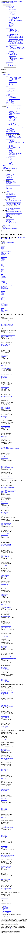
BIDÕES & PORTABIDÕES (15, 153)
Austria (2, 248)
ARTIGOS (11, 57)
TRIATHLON (9, 91)
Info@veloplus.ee (4, 456)
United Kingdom (4, 310)
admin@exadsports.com (6, 523)
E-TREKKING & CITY (11, 124)
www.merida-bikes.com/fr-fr (7, 478)
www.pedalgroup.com (5, 344)
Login (7, 64)
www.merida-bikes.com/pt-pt (7, 759)
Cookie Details (17, 931)
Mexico (2, 280)
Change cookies (9, 931)
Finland (2, 261)
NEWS (4, 165)
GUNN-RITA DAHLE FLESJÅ (16, 43)
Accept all (3, 931)
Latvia (2, 275)
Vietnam (2, 311)
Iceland (2, 266)
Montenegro (3, 281)
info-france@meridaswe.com (7, 476)
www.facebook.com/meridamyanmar (8, 658)
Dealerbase (5, 909)
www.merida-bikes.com (6, 627)
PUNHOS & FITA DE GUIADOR (16, 142)
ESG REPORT (12, 33)
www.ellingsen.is (4, 514)
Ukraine (2, 309)
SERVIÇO (8, 46)
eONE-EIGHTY (12, 11)
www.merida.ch (4, 847)
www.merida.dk (4, 437)
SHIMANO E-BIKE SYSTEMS (16, 40)
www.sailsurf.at (4, 356)
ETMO (10, 8)
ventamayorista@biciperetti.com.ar (8, 335)
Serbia (2, 295)
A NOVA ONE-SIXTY (14, 17)
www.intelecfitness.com (6, 408)
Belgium (2, 249)
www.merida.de (4, 492)
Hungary (2, 265)
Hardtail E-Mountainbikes (14, 113)
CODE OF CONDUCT (14, 31)
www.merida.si (4, 377)
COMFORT (11, 116)
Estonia (2, 260)
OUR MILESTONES (13, 34)
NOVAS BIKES (9, 16)
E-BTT (7, 107)
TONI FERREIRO (13, 45)
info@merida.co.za (5, 817)
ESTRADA (8, 86)
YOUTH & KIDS (10, 102)
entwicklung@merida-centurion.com (8, 490)
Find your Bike (9, 62)
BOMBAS (11, 152)
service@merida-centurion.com (7, 491)
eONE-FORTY (12, 14)
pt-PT (4, 226)
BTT (7, 76)
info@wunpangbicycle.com (6, 396)
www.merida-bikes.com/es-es (7, 325)
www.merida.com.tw (5, 856)
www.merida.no (4, 513)
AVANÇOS (11, 141)
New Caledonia (4, 286)
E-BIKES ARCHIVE (10, 131)
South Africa (3, 300)
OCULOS (11, 164)
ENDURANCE (12, 90)
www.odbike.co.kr (5, 576)
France (2, 263)
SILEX (10, 26)
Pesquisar (3, 69)
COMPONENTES (10, 139)
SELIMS (11, 146)
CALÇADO (11, 161)
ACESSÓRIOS (9, 148)
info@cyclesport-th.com (6, 866)
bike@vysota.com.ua (5, 879)
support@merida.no (5, 726)
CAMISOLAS (12, 158)
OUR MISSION (12, 29)
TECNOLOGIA (9, 35)
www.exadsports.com (5, 524)
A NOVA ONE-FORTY (14, 18)
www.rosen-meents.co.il (6, 545)
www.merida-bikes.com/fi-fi (7, 467)
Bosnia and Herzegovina (6, 251)
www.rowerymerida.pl (5, 750)
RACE (10, 89)
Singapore (3, 297)
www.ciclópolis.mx (5, 637)
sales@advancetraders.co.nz (7, 705)
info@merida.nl (4, 365)
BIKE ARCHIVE (10, 103)
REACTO (11, 23)
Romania (2, 294)
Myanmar (3, 282)
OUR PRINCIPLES (13, 30)
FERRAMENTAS (13, 154)
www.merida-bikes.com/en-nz (7, 706)
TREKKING (9, 100)
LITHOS (11, 7)
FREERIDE (11, 112)
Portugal (2, 293)
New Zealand (3, 287)
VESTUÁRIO (9, 157)
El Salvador (3, 259)
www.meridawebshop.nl (6, 368)
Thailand (2, 308)
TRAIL (10, 80)
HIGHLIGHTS (9, 135)
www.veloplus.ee (4, 458)
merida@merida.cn (5, 387)
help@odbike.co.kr (5, 575)
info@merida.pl (4, 749)
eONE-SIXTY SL (13, 9)
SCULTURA (12, 24)
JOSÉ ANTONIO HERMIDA (15, 42)
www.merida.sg (4, 790)
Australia (2, 247)
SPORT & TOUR (13, 84)
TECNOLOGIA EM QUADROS (16, 39)
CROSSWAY (12, 101)
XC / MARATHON (13, 79)
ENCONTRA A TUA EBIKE (12, 133)
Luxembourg (3, 277)
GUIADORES (12, 140)
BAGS (10, 150)
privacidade (5, 908)
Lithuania (3, 276)
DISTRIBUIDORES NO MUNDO (16, 47)
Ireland (2, 269)
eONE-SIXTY (12, 13)
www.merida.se (4, 836)
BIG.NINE (11, 19)
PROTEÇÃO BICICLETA (15, 147)
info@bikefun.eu (4, 501)
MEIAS (10, 163)
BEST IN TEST (12, 56)
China (2, 252)
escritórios (5, 907)
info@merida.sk (4, 798)
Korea (2, 274)
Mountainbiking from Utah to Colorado (17, 222)
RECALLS (11, 51)
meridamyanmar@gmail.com (7, 656)
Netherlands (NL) (4, 283)
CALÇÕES (11, 159)
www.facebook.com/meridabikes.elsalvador (10, 448)
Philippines (3, 291)
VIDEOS (11, 60)
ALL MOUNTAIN (13, 82)
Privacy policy (9, 928)
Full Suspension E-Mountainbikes (16, 108)
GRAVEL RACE (12, 97)
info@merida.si (4, 376)
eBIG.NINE (11, 123)
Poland (2, 292)
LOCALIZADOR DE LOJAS (12, 65)
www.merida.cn (4, 388)
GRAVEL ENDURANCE (14, 99)
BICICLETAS (6, 74)
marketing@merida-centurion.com (8, 488)
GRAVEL (8, 95)
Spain (2, 302)
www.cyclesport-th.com (6, 867)
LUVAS (10, 162)
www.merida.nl (4, 367)
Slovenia (2, 299)
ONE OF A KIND (13, 54)
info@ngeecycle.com (5, 616)
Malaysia (2, 278)
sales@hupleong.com (5, 789)
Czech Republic (4, 257)
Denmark (3, 258)
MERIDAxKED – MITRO (15, 136)
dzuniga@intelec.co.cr (5, 407)
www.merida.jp (4, 565)
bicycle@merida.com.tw (6, 626)
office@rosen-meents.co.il (6, 544)
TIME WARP (12, 93)
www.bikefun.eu (4, 503)
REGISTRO (11, 52)
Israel (2, 270)
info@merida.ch (4, 846)
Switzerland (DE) (4, 304)
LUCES (10, 151)
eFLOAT (11, 12)
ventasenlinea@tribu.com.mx (7, 636)
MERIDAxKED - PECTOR (15, 137)
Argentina (3, 246)
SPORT (10, 114)
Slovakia (2, 298)
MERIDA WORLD (10, 53)
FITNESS (8, 94)
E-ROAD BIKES (10, 129)
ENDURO (11, 83)
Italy (1, 271)
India (2, 268)
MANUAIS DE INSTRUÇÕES (16, 50)
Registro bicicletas (7, 911)
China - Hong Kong (5, 253)
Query (2, 68)
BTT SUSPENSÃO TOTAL (15, 77)
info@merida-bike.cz (5, 426)
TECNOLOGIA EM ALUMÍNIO (16, 37)
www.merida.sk (4, 800)
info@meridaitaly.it (5, 555)
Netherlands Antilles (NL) (6, 285)
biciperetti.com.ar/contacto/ (6, 336)
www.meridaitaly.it (5, 556)
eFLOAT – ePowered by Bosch (15, 125)
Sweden (2, 303)
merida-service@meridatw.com (7, 855)
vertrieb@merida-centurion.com (7, 487)
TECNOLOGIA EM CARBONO (16, 36)
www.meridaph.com (5, 739)
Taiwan (2, 306)
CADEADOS (12, 156)
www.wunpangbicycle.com (6, 397)
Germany (3, 264)
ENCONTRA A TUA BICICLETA (13, 105)
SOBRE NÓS (9, 28)
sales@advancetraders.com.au (7, 692)
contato (4, 906)
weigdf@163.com (4, 898)
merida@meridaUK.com (6, 533)
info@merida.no (4, 512)
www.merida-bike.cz (5, 427)
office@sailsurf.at (4, 355)
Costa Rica (3, 254)
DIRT (10, 22)
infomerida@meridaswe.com (7, 324)
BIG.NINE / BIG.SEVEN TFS (15, 20)
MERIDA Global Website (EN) (7, 242)
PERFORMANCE (13, 117)
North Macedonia (4, 288)
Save (19, 932)
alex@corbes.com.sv (5, 447)
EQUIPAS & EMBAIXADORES (13, 41)
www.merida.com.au (5, 345)
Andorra (2, 244)
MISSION (11, 25)
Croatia (2, 255)
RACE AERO (12, 88)
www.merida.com (4, 535)
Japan (2, 272)
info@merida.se (4, 466)
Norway (2, 289)
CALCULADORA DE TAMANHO (17, 48)
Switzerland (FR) (4, 305)
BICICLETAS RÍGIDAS (14, 78)
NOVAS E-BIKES (10, 6)
